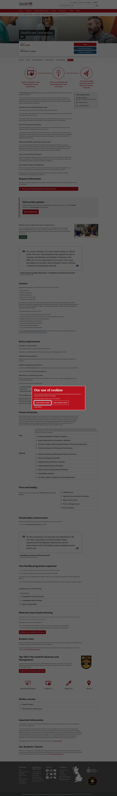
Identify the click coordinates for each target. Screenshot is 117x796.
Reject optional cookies (60, 402)
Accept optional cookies (43, 402)
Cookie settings (38, 406)
